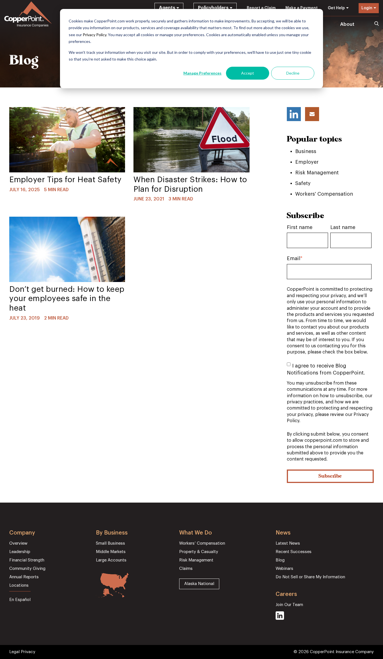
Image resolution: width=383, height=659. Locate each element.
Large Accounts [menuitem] (111, 560)
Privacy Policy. (95, 34)
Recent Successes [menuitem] (294, 552)
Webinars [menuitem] (284, 568)
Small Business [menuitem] (110, 543)
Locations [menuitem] (19, 585)
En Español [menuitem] (20, 600)
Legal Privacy (22, 652)
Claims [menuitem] (186, 568)
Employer (307, 162)
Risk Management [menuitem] (196, 560)
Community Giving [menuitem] (27, 568)
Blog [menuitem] (280, 560)
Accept (247, 73)
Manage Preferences (202, 73)
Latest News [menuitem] (288, 543)
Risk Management (317, 172)
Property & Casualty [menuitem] (198, 552)
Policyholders (213, 8)
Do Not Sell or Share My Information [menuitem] (310, 577)
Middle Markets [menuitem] (111, 552)
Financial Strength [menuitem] (26, 560)
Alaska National (199, 584)
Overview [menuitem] (18, 543)
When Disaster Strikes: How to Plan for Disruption (190, 184)
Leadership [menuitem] (19, 552)
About (347, 24)
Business (305, 151)
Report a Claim (261, 8)
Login (366, 8)
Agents (167, 8)
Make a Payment (301, 8)
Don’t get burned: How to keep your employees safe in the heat (66, 298)
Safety (303, 183)
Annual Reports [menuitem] (24, 577)
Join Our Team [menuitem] (289, 605)
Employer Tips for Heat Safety (65, 180)
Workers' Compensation (324, 193)
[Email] (312, 114)
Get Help (336, 8)
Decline (292, 73)
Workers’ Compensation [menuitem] (202, 543)
